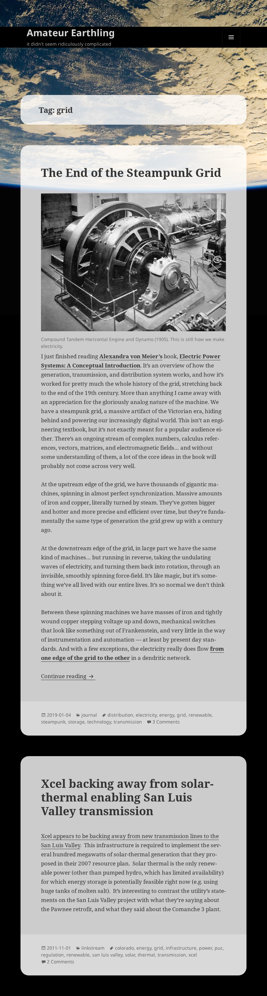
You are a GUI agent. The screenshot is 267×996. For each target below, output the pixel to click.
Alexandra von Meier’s (130, 356)
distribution (120, 715)
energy (166, 715)
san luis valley (107, 955)
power (205, 948)
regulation (52, 955)
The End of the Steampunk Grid (131, 172)
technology (99, 722)
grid (181, 715)
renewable (200, 715)
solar (130, 955)
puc (219, 948)
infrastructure (181, 948)
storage (76, 722)
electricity (146, 715)
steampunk (53, 722)
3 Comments (166, 722)
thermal (146, 955)
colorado (124, 948)
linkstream (93, 948)
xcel (193, 955)
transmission (128, 722)
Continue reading (68, 676)
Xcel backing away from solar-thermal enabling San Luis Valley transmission (127, 797)
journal (89, 715)
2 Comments (60, 961)
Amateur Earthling (71, 32)
